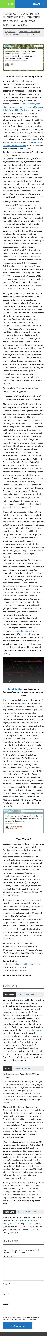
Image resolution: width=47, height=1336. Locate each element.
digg (38, 103)
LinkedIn (22, 107)
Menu (10, 3)
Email (6, 1294)
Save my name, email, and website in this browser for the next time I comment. (21, 1318)
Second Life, (14, 110)
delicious (31, 103)
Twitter (24, 110)
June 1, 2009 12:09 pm (26, 994)
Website (6, 1304)
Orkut (5, 110)
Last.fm (30, 107)
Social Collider (21, 631)
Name (6, 1284)
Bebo (24, 103)
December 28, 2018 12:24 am (28, 1212)
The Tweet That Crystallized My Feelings (23, 964)
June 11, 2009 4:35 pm (22, 1068)
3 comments (29, 34)
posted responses (34, 1030)
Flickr (5, 107)
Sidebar (36, 3)
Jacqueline (9, 994)
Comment (8, 1256)
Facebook (13, 107)
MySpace (38, 107)
